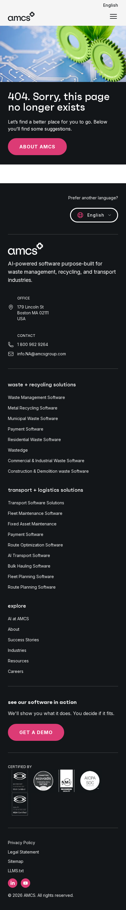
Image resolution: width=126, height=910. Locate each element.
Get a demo (36, 732)
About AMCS (37, 147)
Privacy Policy (21, 842)
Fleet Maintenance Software (35, 513)
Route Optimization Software (35, 544)
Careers (15, 671)
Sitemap (15, 861)
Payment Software (25, 428)
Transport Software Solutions (36, 502)
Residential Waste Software (34, 439)
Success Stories (23, 639)
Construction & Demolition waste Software (48, 471)
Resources (18, 660)
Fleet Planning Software (31, 576)
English (110, 5)
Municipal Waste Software (33, 418)
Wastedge (18, 450)
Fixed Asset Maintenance (32, 523)
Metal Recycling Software (32, 407)
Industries (17, 650)
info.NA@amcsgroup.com (41, 353)
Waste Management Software (36, 397)
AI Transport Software (29, 555)
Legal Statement (23, 851)
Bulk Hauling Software (29, 565)
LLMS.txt (16, 870)
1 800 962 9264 (32, 344)
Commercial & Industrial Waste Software (46, 460)
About (13, 629)
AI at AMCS (18, 618)
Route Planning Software (32, 587)
